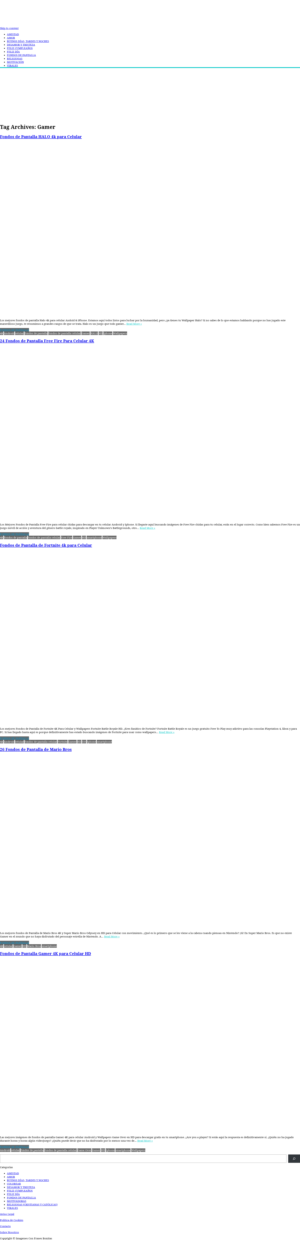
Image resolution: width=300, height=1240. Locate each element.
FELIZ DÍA (13, 51)
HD (101, 333)
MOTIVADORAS (16, 1201)
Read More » (134, 323)
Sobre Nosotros (9, 1232)
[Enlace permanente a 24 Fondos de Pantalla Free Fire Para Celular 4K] (150, 433)
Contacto (5, 1226)
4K (1, 333)
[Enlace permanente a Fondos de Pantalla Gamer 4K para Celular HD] (150, 1046)
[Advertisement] (150, 95)
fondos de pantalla (36, 333)
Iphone (107, 333)
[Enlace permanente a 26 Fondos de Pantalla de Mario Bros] (150, 842)
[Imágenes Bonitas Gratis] (26, 25)
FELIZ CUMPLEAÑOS (20, 48)
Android (9, 333)
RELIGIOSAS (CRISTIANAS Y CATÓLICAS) (32, 1204)
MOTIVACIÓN (15, 62)
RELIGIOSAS (14, 58)
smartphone (94, 537)
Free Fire (66, 537)
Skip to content (9, 28)
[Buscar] (294, 1158)
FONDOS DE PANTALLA (21, 55)
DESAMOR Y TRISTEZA (21, 44)
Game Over (84, 1150)
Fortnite (63, 741)
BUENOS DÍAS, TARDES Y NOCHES (28, 41)
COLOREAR (14, 1183)
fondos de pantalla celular (64, 333)
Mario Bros (34, 946)
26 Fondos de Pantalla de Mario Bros (36, 749)
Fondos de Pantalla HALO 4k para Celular (41, 136)
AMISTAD (13, 34)
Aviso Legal (7, 1214)
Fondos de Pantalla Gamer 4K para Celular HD (45, 953)
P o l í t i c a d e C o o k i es (11, 1220)
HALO (94, 333)
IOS (84, 741)
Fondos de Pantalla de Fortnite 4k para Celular (46, 545)
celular (19, 333)
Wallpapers (120, 333)
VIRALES (12, 65)
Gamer (85, 333)
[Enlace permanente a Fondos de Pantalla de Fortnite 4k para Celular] (150, 637)
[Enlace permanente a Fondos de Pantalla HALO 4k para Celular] (150, 229)
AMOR (11, 37)
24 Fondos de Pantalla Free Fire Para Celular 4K (47, 340)
